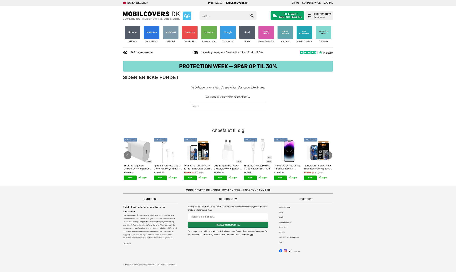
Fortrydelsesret (285, 222)
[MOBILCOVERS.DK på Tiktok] (290, 252)
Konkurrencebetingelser (289, 237)
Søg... (281, 242)
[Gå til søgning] (252, 16)
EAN (281, 212)
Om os (295, 2)
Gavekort (283, 227)
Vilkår (281, 217)
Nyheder (150, 199)
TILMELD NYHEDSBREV (228, 225)
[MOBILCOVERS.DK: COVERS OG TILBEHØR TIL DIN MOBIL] (151, 15)
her (251, 234)
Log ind (328, 2)
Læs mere (127, 244)
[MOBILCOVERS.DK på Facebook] (280, 252)
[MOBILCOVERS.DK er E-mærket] (187, 15)
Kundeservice (311, 2)
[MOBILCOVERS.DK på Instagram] (285, 252)
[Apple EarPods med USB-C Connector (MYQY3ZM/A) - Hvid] (168, 150)
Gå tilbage (211, 97)
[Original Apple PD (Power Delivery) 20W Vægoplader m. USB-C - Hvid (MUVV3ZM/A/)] (228, 150)
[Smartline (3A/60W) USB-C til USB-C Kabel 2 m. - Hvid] (258, 150)
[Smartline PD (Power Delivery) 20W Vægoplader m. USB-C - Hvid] (138, 150)
